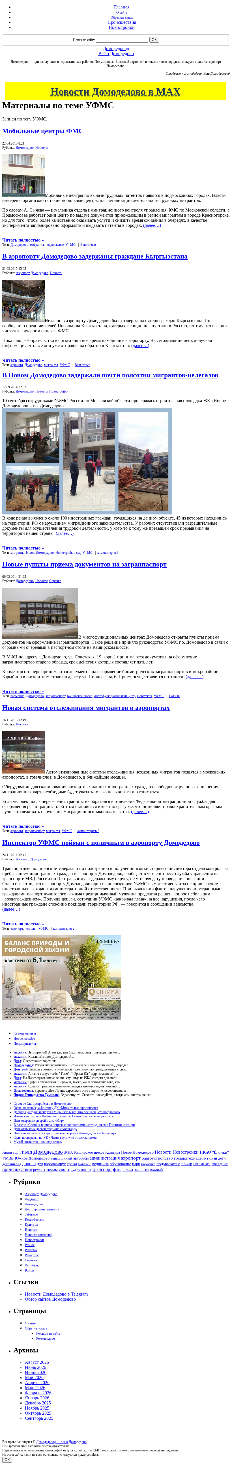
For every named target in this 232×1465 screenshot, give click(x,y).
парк (136, 1164)
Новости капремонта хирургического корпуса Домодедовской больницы (65, 1133)
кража (72, 1164)
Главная (121, 7)
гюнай (212, 1158)
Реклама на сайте (48, 1333)
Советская (144, 696)
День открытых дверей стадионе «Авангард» (45, 1129)
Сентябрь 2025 (39, 1418)
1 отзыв (174, 696)
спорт (64, 1169)
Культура (112, 1152)
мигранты (37, 245)
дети (222, 1158)
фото (117, 1169)
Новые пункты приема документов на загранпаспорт (84, 564)
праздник (220, 1164)
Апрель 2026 (37, 1382)
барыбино (17, 696)
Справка (55, 581)
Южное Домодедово (32, 1158)
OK (7, 1460)
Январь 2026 (37, 1397)
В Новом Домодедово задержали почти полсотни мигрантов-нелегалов (110, 375)
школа (128, 1169)
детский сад (11, 1164)
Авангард (10, 1152)
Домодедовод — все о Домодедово (61, 1442)
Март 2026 (35, 1387)
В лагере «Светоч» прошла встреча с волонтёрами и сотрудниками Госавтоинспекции (74, 1125)
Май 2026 (34, 1377)
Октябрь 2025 (38, 1413)
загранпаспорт (55, 696)
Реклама (31, 1250)
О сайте (121, 12)
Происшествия (122, 22)
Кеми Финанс (34, 1219)
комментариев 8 (88, 831)
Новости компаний (38, 1235)
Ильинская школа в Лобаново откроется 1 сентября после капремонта (63, 1116)
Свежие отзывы (25, 1033)
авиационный (61, 1158)
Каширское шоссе (79, 696)
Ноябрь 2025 (37, 1408)
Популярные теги (26, 1044)
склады (52, 1169)
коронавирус (55, 1164)
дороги (29, 1163)
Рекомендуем (45, 1339)
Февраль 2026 (38, 1392)
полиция (30, 928)
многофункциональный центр (115, 696)
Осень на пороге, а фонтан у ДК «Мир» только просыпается (56, 1108)
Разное (30, 1245)
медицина (100, 1164)
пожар (186, 1164)
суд (78, 553)
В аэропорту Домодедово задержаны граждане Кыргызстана (95, 256)
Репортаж (31, 1255)
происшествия (17, 1169)
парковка (148, 1164)
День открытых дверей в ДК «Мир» (39, 1121)
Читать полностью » (23, 240)
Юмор (29, 1270)
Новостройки (122, 27)
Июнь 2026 (35, 1372)
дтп (40, 1164)
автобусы (81, 1158)
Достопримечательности (42, 1209)
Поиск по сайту (84, 40)
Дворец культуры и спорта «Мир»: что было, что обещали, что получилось (67, 1112)
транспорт (102, 1169)
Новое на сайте (24, 1038)
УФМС (70, 245)
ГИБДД (26, 1152)
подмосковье (55, 245)
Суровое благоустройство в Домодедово (43, 1104)
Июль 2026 (35, 1367)
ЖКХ (68, 1152)
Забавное (31, 1214)
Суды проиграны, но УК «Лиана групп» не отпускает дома (55, 1137)
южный (156, 1169)
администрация (105, 1158)
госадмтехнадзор (190, 1158)
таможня (84, 1169)
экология (141, 1169)
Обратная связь (122, 18)
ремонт (39, 1169)
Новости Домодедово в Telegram (56, 1294)
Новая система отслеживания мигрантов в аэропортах (86, 707)
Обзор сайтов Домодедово (50, 1299)
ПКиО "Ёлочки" (214, 1152)
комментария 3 (108, 553)
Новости (41, 148)
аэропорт (16, 365)
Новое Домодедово (40, 553)
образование (120, 1164)
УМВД (8, 1158)
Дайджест (31, 1199)
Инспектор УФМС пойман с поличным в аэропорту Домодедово (101, 842)
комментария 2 (63, 928)
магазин (84, 1164)
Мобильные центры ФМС (42, 131)
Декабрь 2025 (38, 1403)
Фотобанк (32, 1265)
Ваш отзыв (88, 245)
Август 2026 (37, 1362)
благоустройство (157, 1158)
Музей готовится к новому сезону (38, 1142)
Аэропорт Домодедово (32, 273)
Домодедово (25, 148)
